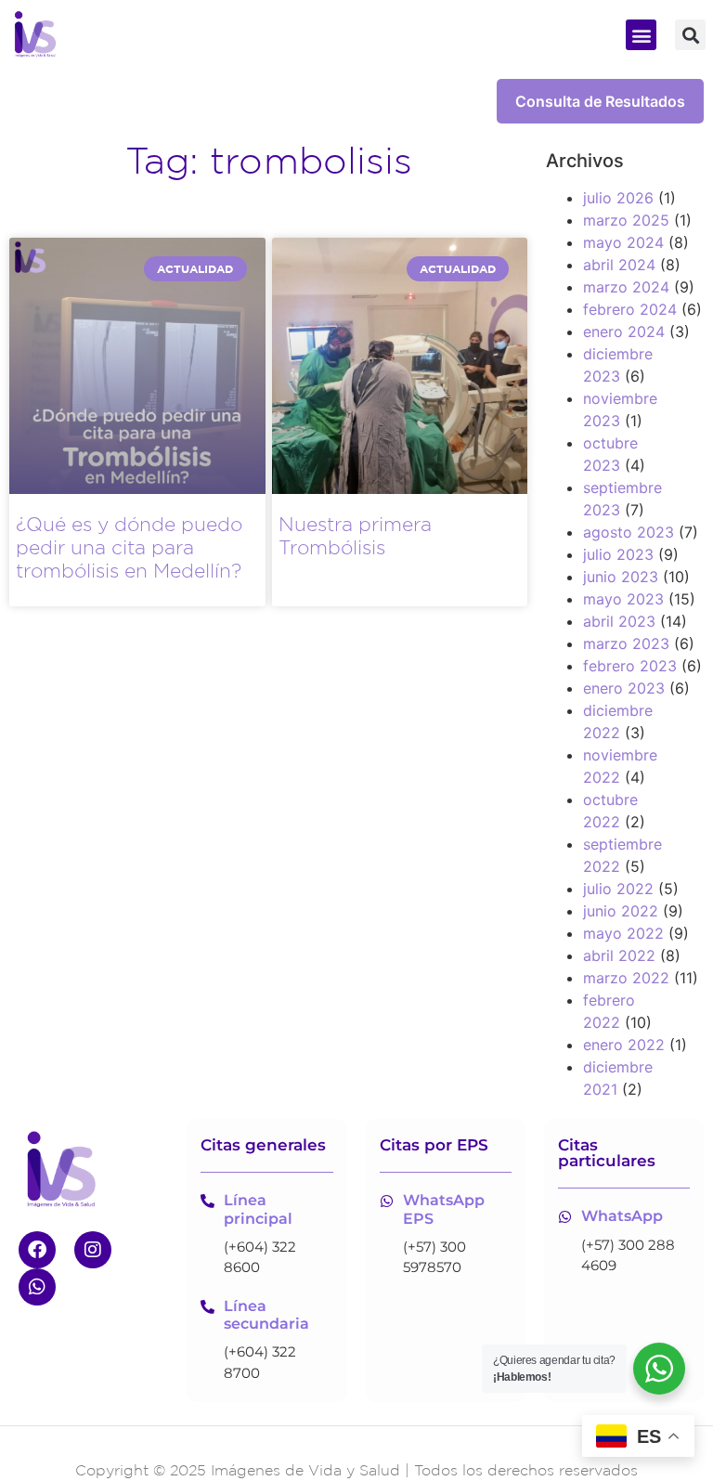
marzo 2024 (626, 287)
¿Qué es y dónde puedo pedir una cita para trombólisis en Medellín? (129, 547)
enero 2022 (624, 1044)
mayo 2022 (623, 933)
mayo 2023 (623, 599)
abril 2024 (619, 264)
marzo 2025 (626, 220)
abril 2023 (619, 621)
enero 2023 (624, 688)
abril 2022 (619, 955)
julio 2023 (618, 554)
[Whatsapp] (37, 1287)
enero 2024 (624, 331)
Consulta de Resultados (600, 101)
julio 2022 (618, 888)
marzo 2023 (626, 643)
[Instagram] (92, 1249)
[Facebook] (37, 1249)
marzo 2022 (626, 977)
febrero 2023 (630, 665)
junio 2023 (620, 576)
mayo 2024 (623, 242)
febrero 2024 (630, 309)
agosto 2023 (628, 532)
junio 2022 (620, 911)
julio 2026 (618, 197)
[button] (641, 34)
